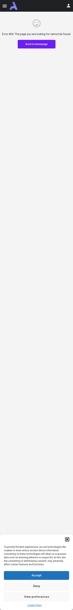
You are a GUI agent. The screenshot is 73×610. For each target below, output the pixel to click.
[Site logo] (13, 6)
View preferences (36, 597)
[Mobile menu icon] (4, 6)
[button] (67, 539)
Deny (36, 586)
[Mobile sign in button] (68, 5)
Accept (36, 575)
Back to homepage (37, 44)
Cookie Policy (34, 605)
